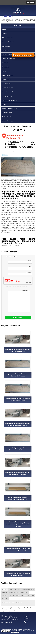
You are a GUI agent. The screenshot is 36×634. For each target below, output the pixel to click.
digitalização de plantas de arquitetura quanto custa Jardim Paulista (17, 424)
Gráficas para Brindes (7, 75)
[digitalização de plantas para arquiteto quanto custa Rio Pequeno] (17, 462)
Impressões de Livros (7, 87)
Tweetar (5, 155)
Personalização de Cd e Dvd (9, 100)
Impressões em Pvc (7, 96)
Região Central (23, 592)
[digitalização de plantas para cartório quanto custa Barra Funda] (17, 539)
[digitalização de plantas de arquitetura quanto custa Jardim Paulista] (17, 413)
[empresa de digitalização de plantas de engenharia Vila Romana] (17, 438)
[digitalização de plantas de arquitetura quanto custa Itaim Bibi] (17, 339)
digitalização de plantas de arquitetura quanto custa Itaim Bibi (17, 350)
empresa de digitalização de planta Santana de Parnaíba (17, 375)
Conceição (18, 589)
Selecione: (5, 589)
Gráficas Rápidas (6, 79)
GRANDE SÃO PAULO (28, 589)
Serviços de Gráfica (7, 117)
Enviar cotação (18, 317)
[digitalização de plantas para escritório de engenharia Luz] (17, 487)
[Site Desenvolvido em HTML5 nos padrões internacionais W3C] (15, 632)
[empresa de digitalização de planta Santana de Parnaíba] (17, 364)
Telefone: (29, 272)
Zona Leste (16, 595)
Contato (26, 620)
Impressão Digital (6, 83)
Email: (30, 266)
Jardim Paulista (13, 592)
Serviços (18, 25)
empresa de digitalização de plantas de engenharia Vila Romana (18, 449)
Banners (4, 33)
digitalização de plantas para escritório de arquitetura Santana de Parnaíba (18, 524)
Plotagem (4, 104)
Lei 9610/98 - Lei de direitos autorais (22, 611)
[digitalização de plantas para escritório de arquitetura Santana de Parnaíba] (17, 512)
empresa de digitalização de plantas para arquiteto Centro (18, 574)
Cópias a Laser (6, 46)
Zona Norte (23, 595)
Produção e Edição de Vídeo (9, 108)
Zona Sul (4, 598)
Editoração (5, 63)
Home (25, 616)
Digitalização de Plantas (8, 58)
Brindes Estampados (7, 38)
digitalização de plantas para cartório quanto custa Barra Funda (18, 550)
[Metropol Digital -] (18, 9)
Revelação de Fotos (7, 112)
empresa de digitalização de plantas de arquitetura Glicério (18, 399)
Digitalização (5, 50)
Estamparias (5, 67)
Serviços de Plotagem (7, 121)
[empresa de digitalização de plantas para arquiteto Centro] (17, 563)
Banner (4, 29)
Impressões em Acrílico (8, 92)
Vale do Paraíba (6, 595)
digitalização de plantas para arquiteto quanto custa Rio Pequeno (17, 473)
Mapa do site (27, 622)
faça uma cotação (23, 55)
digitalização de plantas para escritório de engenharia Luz (17, 498)
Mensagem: (26, 290)
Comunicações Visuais (8, 42)
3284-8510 (8, 16)
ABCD (11, 589)
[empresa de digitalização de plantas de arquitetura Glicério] (17, 388)
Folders (4, 71)
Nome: (30, 260)
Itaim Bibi (4, 592)
